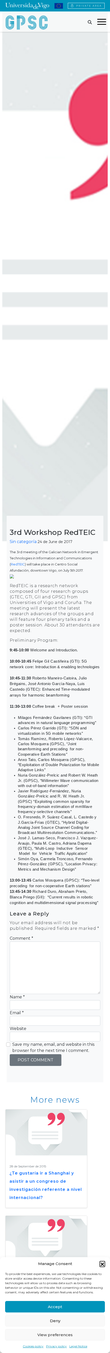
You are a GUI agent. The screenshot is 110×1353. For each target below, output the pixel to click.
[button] (102, 1263)
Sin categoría (23, 541)
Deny (55, 1320)
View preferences (55, 1334)
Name (17, 997)
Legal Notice (78, 1346)
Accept (55, 1306)
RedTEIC (18, 564)
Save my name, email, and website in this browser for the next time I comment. (53, 1047)
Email (17, 1012)
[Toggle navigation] (101, 23)
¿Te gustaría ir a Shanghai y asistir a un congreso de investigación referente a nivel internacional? (45, 1185)
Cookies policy (33, 1346)
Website (18, 1028)
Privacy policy (56, 1346)
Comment (21, 938)
